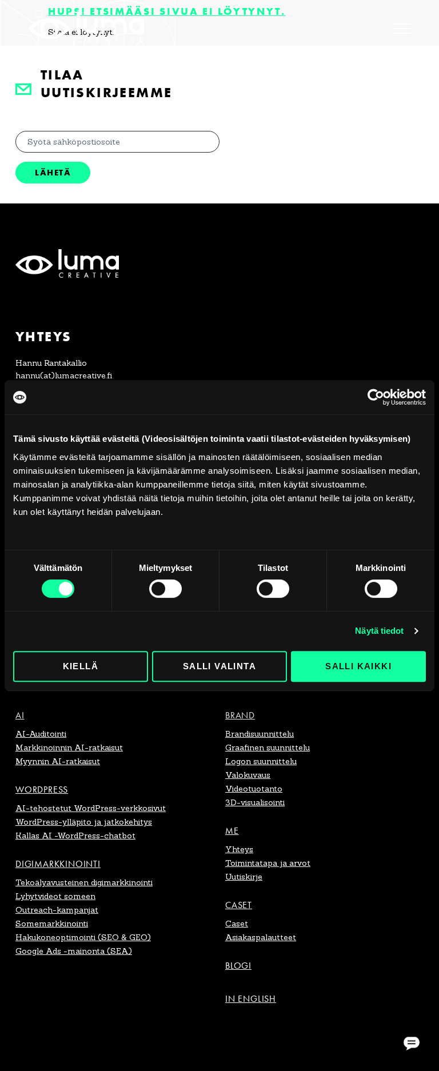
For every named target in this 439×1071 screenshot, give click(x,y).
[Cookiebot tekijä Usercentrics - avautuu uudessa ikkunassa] (376, 397)
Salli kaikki (358, 666)
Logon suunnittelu (261, 761)
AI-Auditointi (40, 734)
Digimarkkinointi (58, 863)
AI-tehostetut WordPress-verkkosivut (90, 808)
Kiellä (80, 666)
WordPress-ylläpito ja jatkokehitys (83, 822)
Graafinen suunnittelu (267, 747)
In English (250, 998)
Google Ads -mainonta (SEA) (73, 951)
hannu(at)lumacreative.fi (63, 375)
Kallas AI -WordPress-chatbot (75, 835)
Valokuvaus (247, 775)
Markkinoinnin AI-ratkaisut (69, 747)
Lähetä (53, 172)
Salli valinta (219, 666)
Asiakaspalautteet (260, 937)
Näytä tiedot (379, 631)
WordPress (41, 789)
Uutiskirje (243, 877)
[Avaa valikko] (401, 28)
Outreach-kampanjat (56, 910)
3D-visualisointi (255, 802)
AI (20, 715)
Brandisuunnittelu (259, 734)
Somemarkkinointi (51, 923)
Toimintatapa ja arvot (267, 863)
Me (232, 830)
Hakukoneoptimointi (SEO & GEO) (83, 937)
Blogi (238, 965)
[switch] (165, 589)
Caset (238, 905)
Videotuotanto (253, 789)
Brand (240, 715)
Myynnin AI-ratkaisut (57, 761)
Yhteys (239, 849)
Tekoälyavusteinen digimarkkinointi (84, 882)
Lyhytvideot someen (55, 896)
